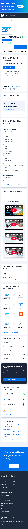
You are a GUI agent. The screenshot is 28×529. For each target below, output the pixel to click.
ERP (2, 508)
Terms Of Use (13, 482)
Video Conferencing (6, 498)
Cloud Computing (15, 86)
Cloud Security (7, 429)
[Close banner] (25, 6)
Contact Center (5, 500)
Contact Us (4, 482)
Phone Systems (5, 495)
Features (23, 51)
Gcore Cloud (11, 404)
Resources (4, 487)
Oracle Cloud (11, 393)
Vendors (3, 484)
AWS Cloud (10, 410)
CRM (2, 506)
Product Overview (8, 51)
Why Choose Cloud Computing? (12, 432)
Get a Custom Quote (9, 109)
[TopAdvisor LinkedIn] (2, 524)
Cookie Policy (13, 484)
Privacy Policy (13, 479)
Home (2, 479)
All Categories (5, 511)
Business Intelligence (7, 503)
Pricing (17, 51)
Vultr (8, 399)
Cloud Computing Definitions (11, 439)
